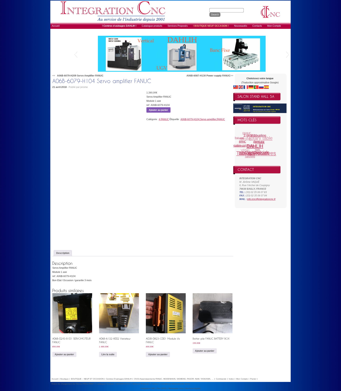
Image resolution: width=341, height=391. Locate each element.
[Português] (256, 87)
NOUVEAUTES (123, 384)
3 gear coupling (255, 137)
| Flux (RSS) (161, 388)
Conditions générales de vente (175, 384)
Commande (221, 379)
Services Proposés (140, 384)
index (231, 379)
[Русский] (261, 87)
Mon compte (242, 379)
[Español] (266, 87)
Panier (253, 379)
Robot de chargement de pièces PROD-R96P (73, 384)
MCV (249, 155)
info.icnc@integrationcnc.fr (261, 199)
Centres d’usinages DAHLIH (119, 379)
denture (258, 145)
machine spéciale (252, 153)
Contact (155, 384)
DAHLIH (253, 149)
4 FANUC (164, 119)
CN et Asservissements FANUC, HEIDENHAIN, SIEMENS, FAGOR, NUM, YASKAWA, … (174, 379)
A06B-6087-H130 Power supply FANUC (208, 75)
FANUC (249, 133)
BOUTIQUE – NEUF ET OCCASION (87, 379)
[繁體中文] (235, 87)
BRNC (241, 142)
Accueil (55, 379)
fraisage (240, 136)
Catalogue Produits (105, 384)
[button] (76, 54)
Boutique (64, 379)
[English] (241, 87)
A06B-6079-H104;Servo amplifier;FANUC (203, 119)
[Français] (246, 87)
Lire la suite (107, 354)
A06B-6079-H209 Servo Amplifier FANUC (80, 75)
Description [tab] (62, 253)
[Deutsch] (251, 87)
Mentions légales (193, 388)
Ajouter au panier (158, 110)
